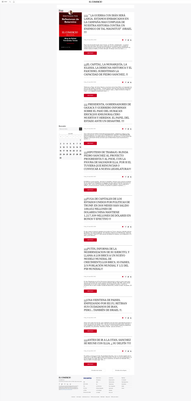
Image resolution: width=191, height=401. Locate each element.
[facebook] (59, 384)
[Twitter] (62, 384)
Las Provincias (99, 386)
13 (73, 147)
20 (74, 151)
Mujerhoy (123, 377)
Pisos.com (111, 392)
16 (60, 151)
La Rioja (84, 390)
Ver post (90, 53)
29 (80, 154)
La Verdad (98, 392)
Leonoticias (111, 377)
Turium (123, 388)
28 (77, 154)
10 (64, 147)
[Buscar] (80, 128)
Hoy (84, 386)
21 (77, 151)
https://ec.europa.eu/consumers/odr (66, 389)
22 (80, 151)
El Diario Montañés (99, 388)
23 (60, 154)
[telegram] (70, 384)
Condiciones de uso (85, 396)
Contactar (73, 396)
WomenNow (124, 384)
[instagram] (65, 384)
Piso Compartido (112, 386)
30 (60, 158)
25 (67, 154)
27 (74, 154)
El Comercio (65, 377)
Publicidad (102, 396)
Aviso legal (79, 396)
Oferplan (110, 390)
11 (67, 147)
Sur (96, 384)
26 (70, 154)
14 (77, 147)
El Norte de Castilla (87, 392)
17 (63, 151)
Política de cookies (114, 396)
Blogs (61, 10)
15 (80, 147)
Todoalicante (111, 384)
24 (64, 154)
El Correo (85, 388)
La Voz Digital (98, 390)
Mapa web (108, 396)
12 (70, 147)
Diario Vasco (98, 377)
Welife (123, 386)
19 (70, 151)
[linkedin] (67, 384)
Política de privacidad (95, 396)
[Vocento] (88, 378)
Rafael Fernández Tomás (70, 16)
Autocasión (111, 388)
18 (67, 151)
